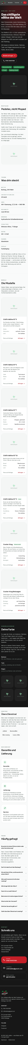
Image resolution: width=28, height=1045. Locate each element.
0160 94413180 (10, 60)
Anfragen (20, 338)
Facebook (4, 1028)
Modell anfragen (8, 55)
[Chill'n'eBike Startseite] (3, 2)
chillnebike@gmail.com (9, 1011)
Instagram (3, 1025)
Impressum (4, 1039)
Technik (17, 2)
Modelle (10, 2)
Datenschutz (12, 1039)
